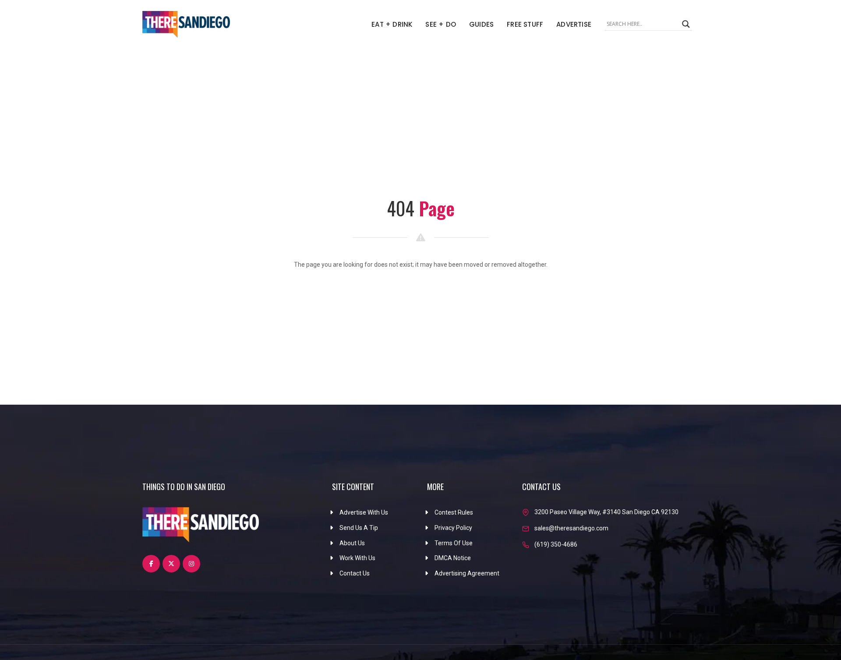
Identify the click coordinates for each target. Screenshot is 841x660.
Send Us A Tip (358, 527)
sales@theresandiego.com (571, 528)
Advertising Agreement (467, 573)
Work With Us (357, 557)
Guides (481, 24)
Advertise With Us (363, 512)
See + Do (440, 24)
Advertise (573, 24)
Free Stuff (525, 24)
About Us (352, 543)
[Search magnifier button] (686, 24)
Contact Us (354, 573)
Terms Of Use (454, 543)
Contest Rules (454, 512)
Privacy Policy (453, 527)
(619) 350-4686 (555, 544)
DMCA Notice (453, 557)
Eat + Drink (391, 24)
